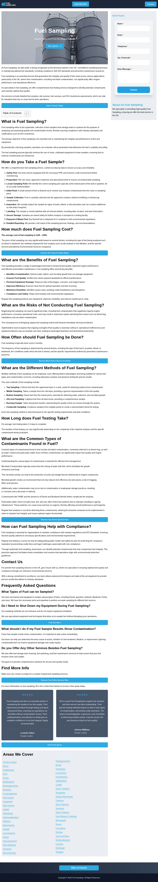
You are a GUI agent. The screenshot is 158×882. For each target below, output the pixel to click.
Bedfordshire (8, 782)
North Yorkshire (62, 812)
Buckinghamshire (10, 786)
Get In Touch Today (54, 106)
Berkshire (7, 790)
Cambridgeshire (10, 794)
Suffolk (6, 809)
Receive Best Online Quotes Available (55, 361)
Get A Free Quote (55, 745)
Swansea (60, 808)
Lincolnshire (61, 773)
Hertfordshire (8, 770)
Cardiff (58, 785)
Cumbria (59, 844)
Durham (59, 832)
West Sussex (8, 806)
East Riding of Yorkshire (66, 816)
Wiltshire (7, 821)
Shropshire (60, 793)
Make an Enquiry (79, 868)
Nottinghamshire (63, 761)
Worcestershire (9, 853)
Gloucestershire (10, 841)
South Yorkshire (63, 789)
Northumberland (63, 840)
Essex (5, 766)
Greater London (10, 762)
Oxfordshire (8, 813)
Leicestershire (9, 833)
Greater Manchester (64, 797)
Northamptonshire (11, 817)
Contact (150, 4)
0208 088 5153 (81, 4)
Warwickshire (9, 825)
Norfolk (6, 829)
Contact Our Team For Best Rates (55, 253)
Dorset (6, 837)
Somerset (7, 849)
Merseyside (61, 820)
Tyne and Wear (62, 836)
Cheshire (60, 801)
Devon (58, 824)
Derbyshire (60, 769)
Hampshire (8, 802)
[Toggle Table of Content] (25, 113)
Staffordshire (61, 781)
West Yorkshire (62, 805)
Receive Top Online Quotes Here (54, 520)
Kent (5, 774)
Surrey (6, 778)
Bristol (58, 765)
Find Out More (55, 623)
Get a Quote (53, 46)
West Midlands (9, 845)
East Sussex (8, 798)
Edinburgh (60, 848)
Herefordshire (62, 777)
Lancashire (60, 828)
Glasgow (59, 852)
